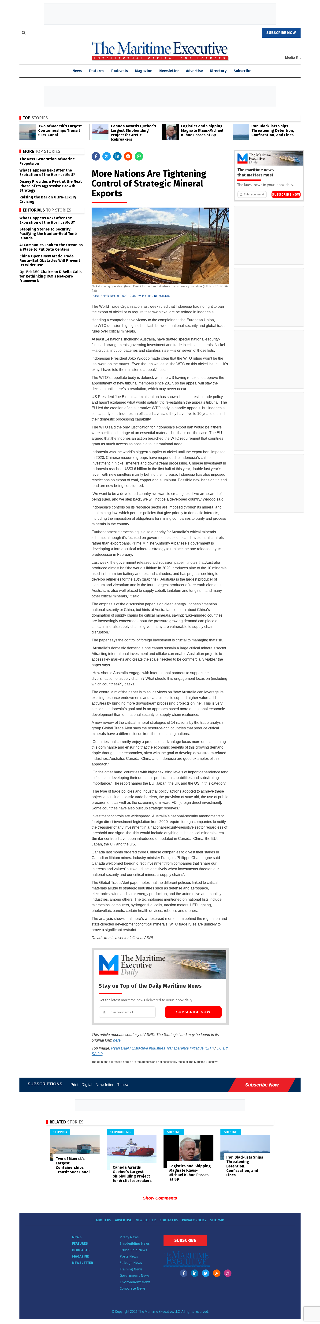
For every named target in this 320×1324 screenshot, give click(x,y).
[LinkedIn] (194, 1273)
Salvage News (131, 1263)
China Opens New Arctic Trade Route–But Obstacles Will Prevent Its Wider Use (49, 260)
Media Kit (293, 57)
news (77, 71)
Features (96, 71)
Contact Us (169, 1220)
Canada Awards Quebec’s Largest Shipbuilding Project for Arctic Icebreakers (133, 133)
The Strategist (159, 296)
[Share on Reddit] (128, 156)
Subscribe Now (193, 1012)
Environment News (135, 1282)
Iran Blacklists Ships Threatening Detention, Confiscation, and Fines (272, 130)
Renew (123, 1085)
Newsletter (169, 71)
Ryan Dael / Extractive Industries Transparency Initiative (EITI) (162, 1048)
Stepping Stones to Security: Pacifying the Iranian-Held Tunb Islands (48, 233)
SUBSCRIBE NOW (281, 32)
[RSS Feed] (216, 1273)
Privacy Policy (194, 1220)
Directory (218, 71)
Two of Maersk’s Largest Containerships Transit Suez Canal (60, 130)
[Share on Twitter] (106, 156)
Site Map (217, 1220)
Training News (131, 1269)
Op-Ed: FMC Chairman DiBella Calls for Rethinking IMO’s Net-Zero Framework (50, 276)
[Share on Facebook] (96, 156)
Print (74, 1085)
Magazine (143, 71)
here (117, 1040)
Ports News (129, 1256)
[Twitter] (205, 1273)
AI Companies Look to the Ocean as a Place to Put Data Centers (51, 247)
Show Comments (160, 1198)
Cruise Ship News (133, 1250)
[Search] (23, 33)
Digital (87, 1085)
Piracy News (129, 1237)
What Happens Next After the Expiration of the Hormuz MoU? (47, 172)
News (77, 1237)
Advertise (194, 71)
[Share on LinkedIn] (117, 156)
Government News (134, 1275)
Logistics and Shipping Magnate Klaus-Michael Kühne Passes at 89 (202, 130)
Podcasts (119, 71)
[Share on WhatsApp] (139, 156)
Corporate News (132, 1288)
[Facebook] (183, 1273)
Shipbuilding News (135, 1243)
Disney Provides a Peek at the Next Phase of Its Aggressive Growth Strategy (50, 186)
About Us (103, 1220)
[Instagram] (227, 1273)
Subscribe (242, 71)
